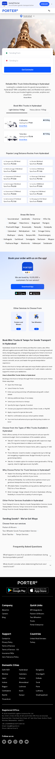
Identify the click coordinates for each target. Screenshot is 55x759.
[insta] (15, 742)
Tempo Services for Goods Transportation (33, 506)
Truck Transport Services (11, 504)
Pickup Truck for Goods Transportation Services (19, 509)
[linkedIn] (21, 742)
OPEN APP (44, 4)
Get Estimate (27, 69)
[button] (27, 16)
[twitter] (10, 742)
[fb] (4, 742)
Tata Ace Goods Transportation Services (33, 504)
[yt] (27, 742)
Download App (27, 286)
